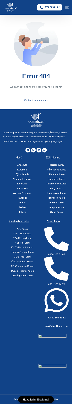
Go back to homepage (36, 100)
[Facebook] (27, 150)
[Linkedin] (39, 150)
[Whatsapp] (44, 150)
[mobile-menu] (67, 7)
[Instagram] (33, 150)
